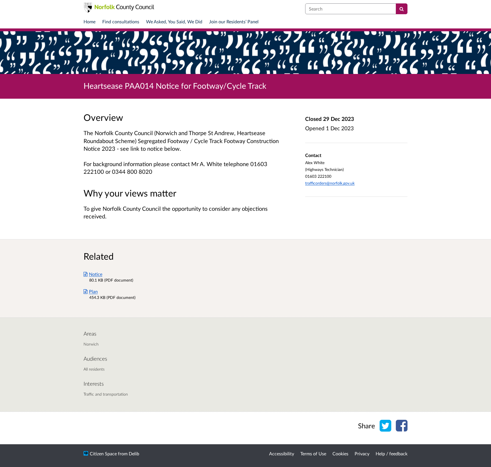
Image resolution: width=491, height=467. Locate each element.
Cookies (340, 453)
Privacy (362, 453)
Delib (134, 453)
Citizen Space (103, 453)
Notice (95, 274)
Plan (93, 291)
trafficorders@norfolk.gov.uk (330, 183)
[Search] (401, 8)
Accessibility (281, 453)
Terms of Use (313, 453)
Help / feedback (391, 453)
